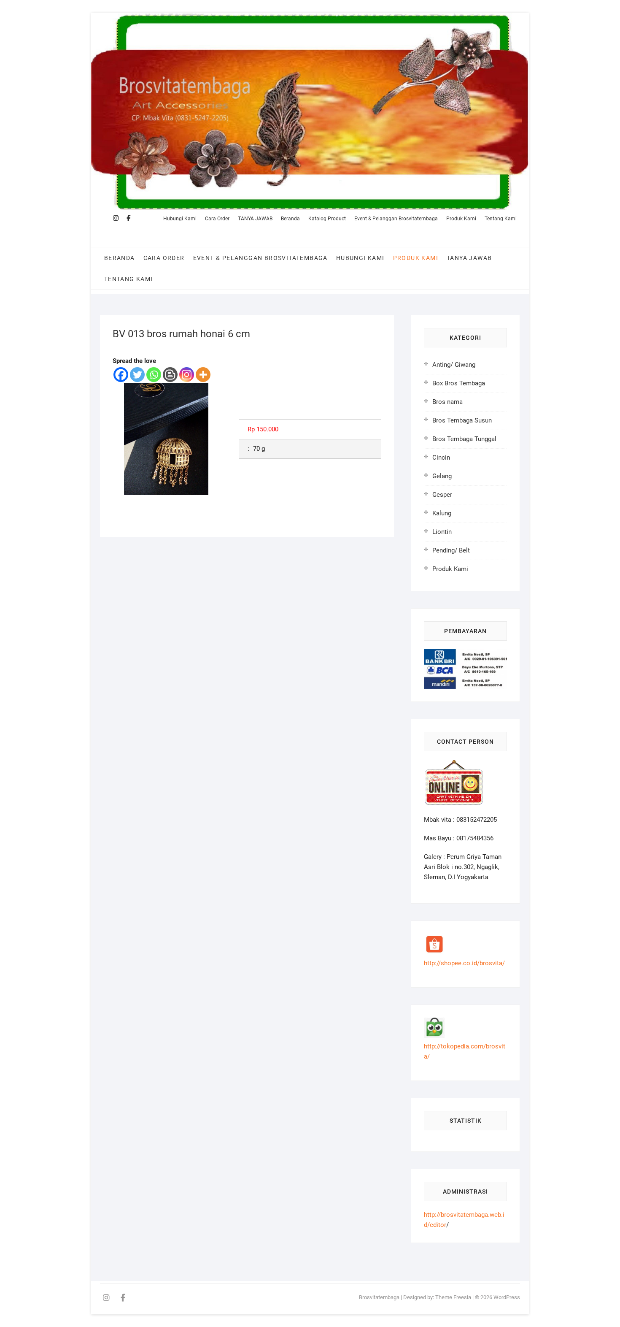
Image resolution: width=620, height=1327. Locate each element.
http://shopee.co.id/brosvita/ (464, 963)
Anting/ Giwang (453, 364)
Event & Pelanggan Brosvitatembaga (396, 219)
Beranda (290, 219)
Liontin (442, 532)
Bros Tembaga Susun (462, 420)
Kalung (441, 513)
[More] (203, 374)
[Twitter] (137, 374)
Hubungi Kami (180, 219)
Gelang (442, 476)
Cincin (441, 457)
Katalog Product (327, 219)
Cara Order (217, 219)
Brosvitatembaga (379, 1297)
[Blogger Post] (170, 374)
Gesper (442, 494)
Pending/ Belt (451, 550)
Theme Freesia (453, 1297)
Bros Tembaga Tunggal (464, 439)
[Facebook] (120, 374)
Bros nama (447, 402)
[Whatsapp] (153, 374)
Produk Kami (461, 219)
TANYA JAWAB (255, 219)
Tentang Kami (501, 219)
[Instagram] (186, 374)
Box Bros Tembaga (458, 383)
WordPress (506, 1297)
